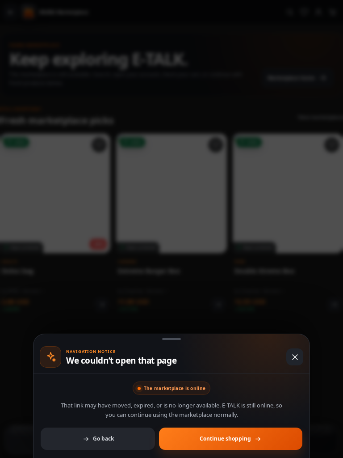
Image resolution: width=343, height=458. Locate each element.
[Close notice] (294, 356)
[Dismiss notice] (171, 229)
